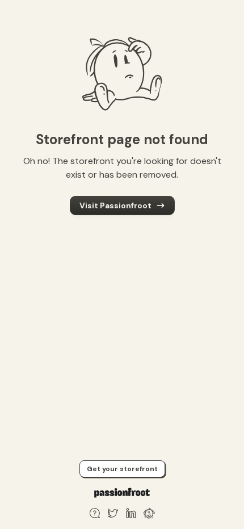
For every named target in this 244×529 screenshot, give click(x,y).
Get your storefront (122, 468)
